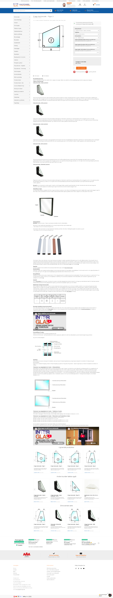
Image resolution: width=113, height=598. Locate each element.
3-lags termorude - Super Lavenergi (40, 124)
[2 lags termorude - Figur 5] (41, 515)
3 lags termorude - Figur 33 (73, 495)
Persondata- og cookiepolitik (61, 0)
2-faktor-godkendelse (86, 0)
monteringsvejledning (85, 309)
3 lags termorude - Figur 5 (90, 466)
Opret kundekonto (95, 0)
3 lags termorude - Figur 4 (73, 466)
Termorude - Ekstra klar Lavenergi (56, 525)
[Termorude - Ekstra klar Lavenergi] (58, 515)
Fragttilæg (16, 103)
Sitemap (15, 573)
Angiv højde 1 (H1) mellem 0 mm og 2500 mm (85, 49)
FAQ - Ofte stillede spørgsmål (36, 0)
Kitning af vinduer (18, 88)
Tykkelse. (77, 32)
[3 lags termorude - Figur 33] (75, 486)
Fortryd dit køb (16, 574)
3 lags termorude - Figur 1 (39, 466)
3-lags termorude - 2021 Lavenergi (40, 143)
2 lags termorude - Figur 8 (73, 524)
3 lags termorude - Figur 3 (56, 466)
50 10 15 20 (25, 587)
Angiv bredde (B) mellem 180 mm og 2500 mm (85, 39)
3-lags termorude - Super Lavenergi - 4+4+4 (56, 496)
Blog (14, 571)
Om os (14, 568)
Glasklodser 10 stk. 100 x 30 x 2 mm (91, 496)
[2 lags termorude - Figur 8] (75, 515)
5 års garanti (38, 281)
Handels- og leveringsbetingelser (49, 0)
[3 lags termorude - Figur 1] (41, 457)
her (70, 264)
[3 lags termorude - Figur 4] (75, 457)
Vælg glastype (78, 28)
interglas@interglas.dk (20, 589)
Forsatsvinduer (17, 80)
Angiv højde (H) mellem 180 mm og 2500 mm (85, 44)
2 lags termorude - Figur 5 (39, 524)
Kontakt (79, 0)
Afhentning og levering (25, 0)
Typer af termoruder (68, 267)
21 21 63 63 (24, 586)
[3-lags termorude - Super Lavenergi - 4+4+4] (58, 486)
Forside (37, 20)
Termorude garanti (72, 0)
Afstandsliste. (78, 36)
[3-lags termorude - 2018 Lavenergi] (91, 515)
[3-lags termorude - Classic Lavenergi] (41, 486)
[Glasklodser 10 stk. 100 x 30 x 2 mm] (91, 486)
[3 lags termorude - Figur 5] (91, 457)
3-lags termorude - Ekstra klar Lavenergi (41, 164)
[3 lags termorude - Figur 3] (58, 457)
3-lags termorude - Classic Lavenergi (40, 82)
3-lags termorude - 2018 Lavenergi (40, 102)
